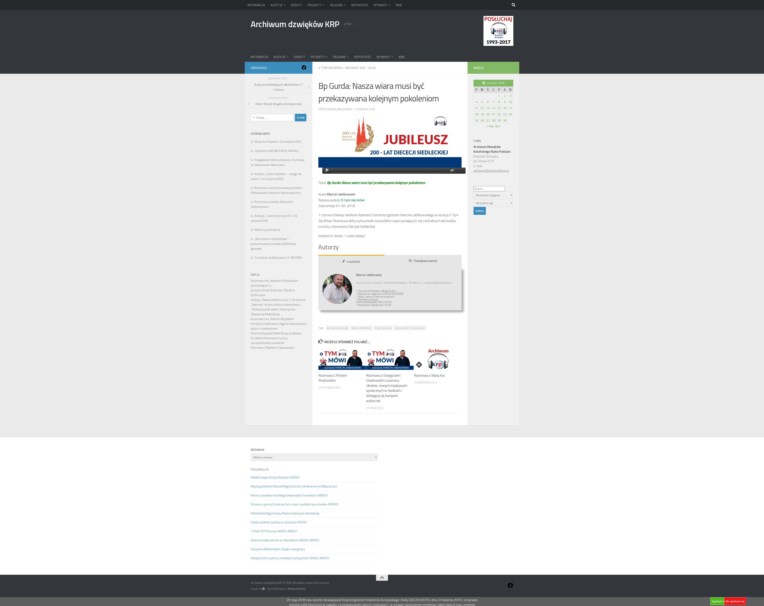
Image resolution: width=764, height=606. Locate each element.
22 (499, 114)
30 (504, 120)
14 (493, 108)
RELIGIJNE (336, 5)
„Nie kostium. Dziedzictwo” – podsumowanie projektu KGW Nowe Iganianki (273, 244)
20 (487, 114)
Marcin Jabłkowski (361, 328)
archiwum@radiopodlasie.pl (491, 170)
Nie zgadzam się (735, 601)
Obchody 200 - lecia (360, 67)
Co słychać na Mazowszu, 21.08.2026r (278, 257)
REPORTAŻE (359, 5)
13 (487, 108)
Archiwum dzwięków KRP (295, 24)
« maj (489, 126)
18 (476, 114)
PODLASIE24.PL (260, 469)
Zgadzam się (719, 601)
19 (482, 114)
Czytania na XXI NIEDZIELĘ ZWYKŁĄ (276, 150)
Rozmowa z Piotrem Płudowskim (332, 378)
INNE (399, 5)
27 (487, 120)
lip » (498, 126)
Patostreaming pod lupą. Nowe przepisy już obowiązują (285, 513)
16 (504, 108)
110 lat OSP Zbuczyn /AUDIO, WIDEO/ (274, 531)
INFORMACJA (256, 5)
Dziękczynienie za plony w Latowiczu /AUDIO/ (279, 522)
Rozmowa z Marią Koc (429, 375)
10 (510, 102)
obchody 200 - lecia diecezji (410, 328)
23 (504, 114)
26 (482, 120)
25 (476, 120)
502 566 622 (414, 282)
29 (499, 120)
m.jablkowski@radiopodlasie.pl (437, 282)
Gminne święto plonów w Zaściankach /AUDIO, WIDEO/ (285, 540)
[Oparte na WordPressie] (263, 588)
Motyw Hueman (297, 589)
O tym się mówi (330, 67)
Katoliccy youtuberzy (267, 229)
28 (493, 120)
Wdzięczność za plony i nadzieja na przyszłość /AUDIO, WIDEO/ (290, 558)
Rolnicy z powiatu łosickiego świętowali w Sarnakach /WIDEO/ (289, 495)
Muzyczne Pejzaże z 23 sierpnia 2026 (277, 141)
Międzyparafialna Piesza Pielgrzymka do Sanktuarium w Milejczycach (294, 486)
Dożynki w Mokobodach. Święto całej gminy (278, 549)
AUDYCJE (277, 5)
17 (510, 108)
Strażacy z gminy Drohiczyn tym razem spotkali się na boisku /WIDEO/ (295, 504)
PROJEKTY (315, 5)
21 (493, 114)
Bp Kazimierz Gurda (337, 328)
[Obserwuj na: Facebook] (304, 67)
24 (510, 114)
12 (482, 108)
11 (476, 108)
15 (499, 108)
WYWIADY (380, 5)
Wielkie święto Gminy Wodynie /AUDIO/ (275, 477)
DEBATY (296, 5)
